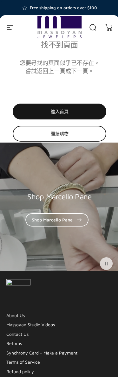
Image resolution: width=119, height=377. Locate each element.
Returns (14, 343)
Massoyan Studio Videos (30, 324)
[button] (106, 263)
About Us (15, 315)
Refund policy (20, 371)
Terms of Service (23, 362)
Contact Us (17, 334)
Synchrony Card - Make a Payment (41, 352)
